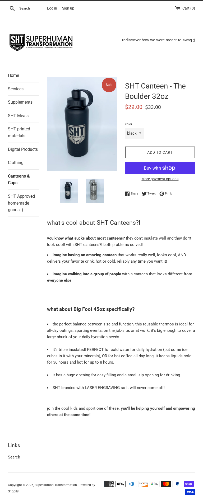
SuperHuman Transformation (56, 485)
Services (16, 88)
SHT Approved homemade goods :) (21, 203)
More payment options (159, 179)
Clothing (16, 162)
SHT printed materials (19, 132)
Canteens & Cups (19, 180)
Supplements (20, 102)
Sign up (68, 8)
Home (13, 75)
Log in (52, 8)
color (128, 124)
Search (14, 457)
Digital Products (23, 149)
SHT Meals (18, 115)
